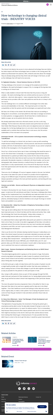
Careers (20, 399)
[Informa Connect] (24, 388)
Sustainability (22, 401)
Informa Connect (5, 3)
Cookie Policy (4, 406)
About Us (3, 399)
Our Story (3, 401)
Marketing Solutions (23, 397)
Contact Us (38, 397)
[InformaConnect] (19, 388)
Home (2, 397)
